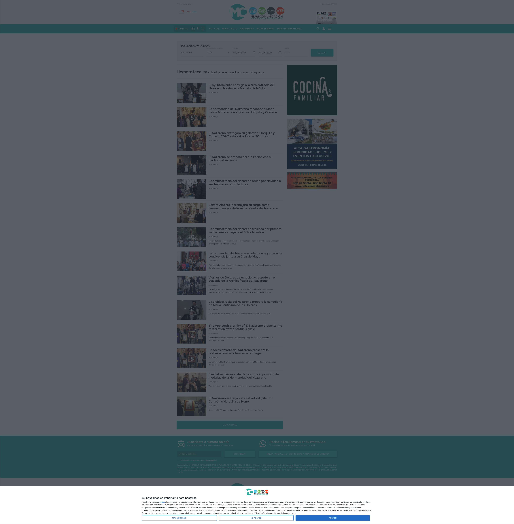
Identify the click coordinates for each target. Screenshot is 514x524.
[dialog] (257, 505)
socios (162, 502)
